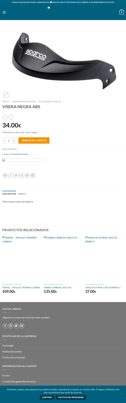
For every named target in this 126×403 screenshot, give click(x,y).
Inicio (5, 101)
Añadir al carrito (34, 140)
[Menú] (4, 12)
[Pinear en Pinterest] (27, 175)
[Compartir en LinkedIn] (32, 175)
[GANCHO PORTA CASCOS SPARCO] (104, 259)
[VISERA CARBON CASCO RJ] (63, 259)
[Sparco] (23, 164)
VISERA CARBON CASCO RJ (57, 287)
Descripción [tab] (9, 194)
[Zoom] (6, 95)
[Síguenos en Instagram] (10, 325)
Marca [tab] (22, 194)
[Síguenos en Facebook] (5, 325)
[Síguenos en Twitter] (16, 325)
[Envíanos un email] (21, 325)
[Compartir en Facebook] (10, 175)
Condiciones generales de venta (19, 381)
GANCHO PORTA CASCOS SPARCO (102, 287)
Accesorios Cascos (50, 101)
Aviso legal (8, 345)
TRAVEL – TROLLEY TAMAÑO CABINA (21, 287)
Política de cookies (12, 351)
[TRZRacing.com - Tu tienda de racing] (63, 12)
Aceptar (47, 397)
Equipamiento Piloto (24, 101)
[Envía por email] (21, 175)
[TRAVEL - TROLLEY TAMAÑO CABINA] (21, 259)
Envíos (5, 375)
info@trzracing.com (102, 2)
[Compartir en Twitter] (16, 175)
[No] (122, 395)
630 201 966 (58, 2)
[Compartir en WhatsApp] (5, 175)
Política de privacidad (13, 357)
